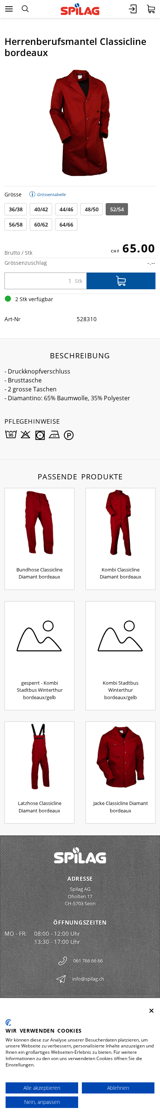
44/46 (66, 209)
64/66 (66, 224)
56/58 (16, 224)
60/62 (41, 224)
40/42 (41, 209)
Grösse (13, 194)
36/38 (16, 209)
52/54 (117, 209)
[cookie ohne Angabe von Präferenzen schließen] (151, 1011)
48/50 (92, 209)
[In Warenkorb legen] (121, 281)
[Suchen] (25, 8)
